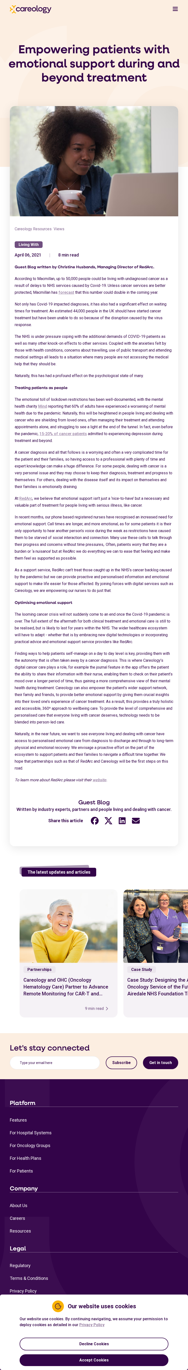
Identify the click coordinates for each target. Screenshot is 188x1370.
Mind (42, 406)
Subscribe (121, 1062)
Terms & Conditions (29, 1278)
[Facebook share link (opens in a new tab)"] (95, 821)
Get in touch (160, 1062)
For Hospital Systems (31, 1132)
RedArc (25, 498)
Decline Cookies (94, 1344)
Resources (20, 1231)
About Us (18, 1205)
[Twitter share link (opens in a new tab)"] (108, 821)
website (99, 780)
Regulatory (20, 1265)
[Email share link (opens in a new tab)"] (136, 821)
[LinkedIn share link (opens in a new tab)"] (122, 821)
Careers (17, 1218)
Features (18, 1120)
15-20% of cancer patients (63, 433)
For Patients (21, 1171)
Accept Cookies (94, 1360)
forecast (66, 292)
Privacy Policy (23, 1291)
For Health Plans (25, 1158)
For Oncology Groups (30, 1145)
